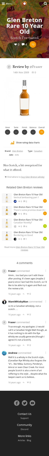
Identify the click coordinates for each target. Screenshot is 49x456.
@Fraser (36, 67)
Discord (24, 429)
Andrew (12, 352)
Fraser (12, 270)
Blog (29, 440)
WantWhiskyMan (18, 301)
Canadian (38, 151)
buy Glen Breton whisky (32, 177)
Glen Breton (17, 151)
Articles (21, 440)
